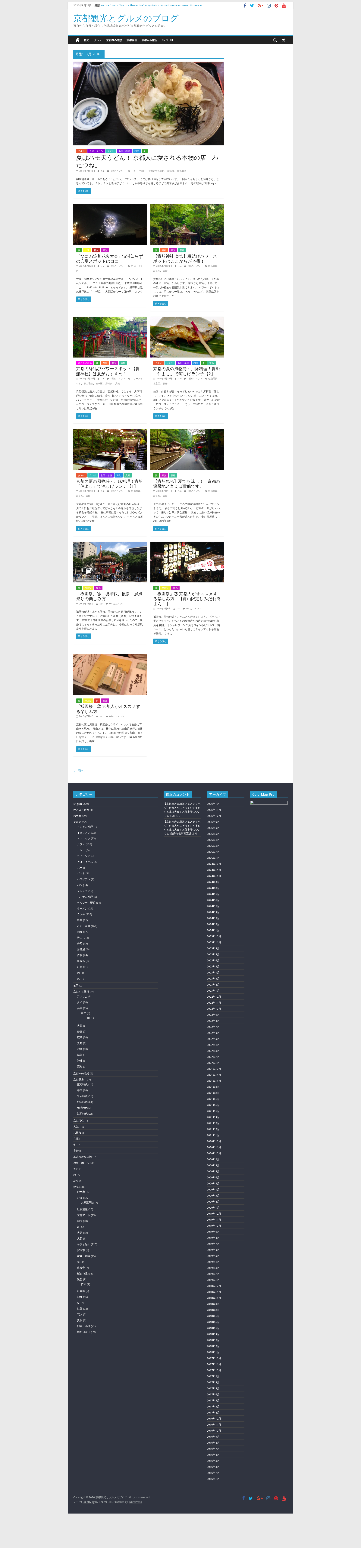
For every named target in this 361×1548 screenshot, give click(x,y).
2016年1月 (213, 1479)
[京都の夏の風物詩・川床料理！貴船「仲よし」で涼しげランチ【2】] (187, 319)
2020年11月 (214, 1147)
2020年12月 (214, 1141)
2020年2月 (213, 1201)
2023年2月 (213, 984)
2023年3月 (213, 978)
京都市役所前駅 (156, 171)
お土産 (77, 816)
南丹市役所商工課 (180, 833)
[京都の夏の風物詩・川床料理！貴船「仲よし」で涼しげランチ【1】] (110, 431)
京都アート (83, 1215)
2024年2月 (213, 924)
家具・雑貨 (83, 1256)
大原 (79, 1232)
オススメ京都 (85, 362)
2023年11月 (214, 942)
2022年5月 (213, 1039)
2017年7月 (213, 1388)
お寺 (79, 1197)
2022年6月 (213, 1033)
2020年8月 (213, 1165)
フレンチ (82, 891)
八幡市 (77, 1132)
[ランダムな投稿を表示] (283, 40)
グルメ (98, 40)
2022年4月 (213, 1045)
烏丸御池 (181, 171)
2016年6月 (213, 1454)
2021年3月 (213, 1123)
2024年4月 (213, 912)
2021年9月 (213, 1087)
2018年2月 (213, 1346)
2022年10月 (214, 1008)
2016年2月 (213, 1473)
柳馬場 (170, 171)
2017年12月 (214, 1358)
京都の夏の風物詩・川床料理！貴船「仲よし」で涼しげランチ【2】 (186, 371)
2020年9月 (213, 1159)
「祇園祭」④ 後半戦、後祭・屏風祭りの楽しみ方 (109, 596)
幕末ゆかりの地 (82, 1156)
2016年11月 (214, 1424)
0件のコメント (117, 171)
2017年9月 (213, 1376)
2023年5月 (213, 966)
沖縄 (79, 1049)
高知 (79, 1066)
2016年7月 (213, 1448)
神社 (164, 250)
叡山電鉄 (212, 266)
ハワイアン (83, 879)
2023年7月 (213, 954)
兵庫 (79, 1008)
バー (79, 867)
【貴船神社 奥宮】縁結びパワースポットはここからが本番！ (185, 258)
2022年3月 (213, 1051)
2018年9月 (213, 1304)
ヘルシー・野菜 (86, 902)
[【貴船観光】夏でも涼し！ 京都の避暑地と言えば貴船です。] (187, 431)
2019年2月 (213, 1274)
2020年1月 (213, 1207)
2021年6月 (213, 1105)
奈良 (79, 1031)
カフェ (81, 844)
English (167, 40)
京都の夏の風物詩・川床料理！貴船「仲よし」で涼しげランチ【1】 (109, 483)
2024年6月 (213, 900)
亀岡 (76, 985)
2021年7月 (213, 1099)
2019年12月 (214, 1213)
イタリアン (83, 832)
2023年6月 (213, 960)
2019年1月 (213, 1280)
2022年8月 (213, 1020)
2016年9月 (213, 1436)
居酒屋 (81, 949)
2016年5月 (213, 1460)
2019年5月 (213, 1256)
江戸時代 (82, 1113)
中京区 (142, 171)
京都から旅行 (149, 40)
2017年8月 (213, 1382)
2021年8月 (213, 1093)
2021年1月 (213, 1135)
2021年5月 (213, 1111)
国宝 (79, 1221)
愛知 (79, 1043)
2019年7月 (213, 1243)
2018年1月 (213, 1352)
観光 (86, 40)
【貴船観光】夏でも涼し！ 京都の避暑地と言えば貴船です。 (186, 483)
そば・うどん (96, 150)
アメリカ (82, 996)
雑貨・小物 (83, 1326)
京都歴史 (78, 1079)
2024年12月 (214, 864)
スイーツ (82, 856)
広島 (79, 1037)
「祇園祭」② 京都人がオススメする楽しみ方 (108, 708)
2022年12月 (214, 996)
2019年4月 (213, 1262)
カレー (81, 850)
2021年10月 (214, 1081)
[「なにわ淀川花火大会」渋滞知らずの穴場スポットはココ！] (110, 206)
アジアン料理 (85, 826)
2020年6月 (213, 1177)
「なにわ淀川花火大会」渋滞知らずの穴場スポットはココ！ (109, 258)
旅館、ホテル (81, 1162)
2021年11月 (214, 1075)
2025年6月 (213, 828)
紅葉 (79, 1308)
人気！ (77, 1126)
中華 (79, 920)
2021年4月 (213, 1117)
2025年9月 (213, 822)
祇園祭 (88, 587)
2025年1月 (213, 858)
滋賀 (79, 1055)
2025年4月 (213, 840)
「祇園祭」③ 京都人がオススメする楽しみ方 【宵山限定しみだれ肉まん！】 (187, 598)
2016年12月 (214, 1418)
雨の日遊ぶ (83, 1332)
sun (103, 171)
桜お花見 (82, 1273)
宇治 (76, 1150)
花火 (96, 250)
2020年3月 (213, 1195)
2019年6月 (213, 1250)
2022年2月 (213, 1057)
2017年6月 (213, 1394)
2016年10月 (214, 1430)
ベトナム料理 (85, 897)
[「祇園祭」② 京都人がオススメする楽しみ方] (110, 657)
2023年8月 (213, 948)
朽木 (83, 1284)
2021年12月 (214, 1069)
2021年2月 (213, 1129)
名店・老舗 (124, 150)
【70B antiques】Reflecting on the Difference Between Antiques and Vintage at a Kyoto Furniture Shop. (164, 5)
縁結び (108, 383)
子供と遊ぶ (83, 1244)
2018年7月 (213, 1316)
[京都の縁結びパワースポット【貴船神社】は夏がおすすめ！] (110, 319)
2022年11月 (214, 1002)
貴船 (182, 250)
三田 (87, 1018)
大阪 (87, 250)
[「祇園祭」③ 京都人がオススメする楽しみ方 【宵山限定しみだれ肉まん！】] (187, 544)
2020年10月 (214, 1153)
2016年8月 (213, 1442)
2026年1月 (213, 803)
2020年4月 (213, 1189)
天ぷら (81, 937)
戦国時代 (82, 1102)
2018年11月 (214, 1292)
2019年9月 (213, 1231)
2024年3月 (213, 918)
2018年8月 (213, 1310)
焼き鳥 (81, 961)
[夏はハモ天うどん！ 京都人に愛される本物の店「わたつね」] (148, 64)
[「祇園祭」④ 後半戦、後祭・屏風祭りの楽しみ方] (110, 544)
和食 (136, 150)
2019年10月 (214, 1225)
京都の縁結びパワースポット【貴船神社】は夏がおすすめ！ (108, 371)
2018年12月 (214, 1286)
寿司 (79, 943)
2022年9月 (213, 1014)
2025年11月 (214, 809)
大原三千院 (87, 1202)
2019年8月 (213, 1237)
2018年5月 (213, 1328)
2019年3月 (213, 1268)
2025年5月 (213, 834)
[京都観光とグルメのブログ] (77, 40)
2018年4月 (213, 1334)
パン (79, 885)
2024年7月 (213, 894)
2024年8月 (213, 888)
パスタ (81, 873)
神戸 (83, 1013)
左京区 (156, 270)
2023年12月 (214, 936)
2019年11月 (214, 1219)
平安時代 (82, 1096)
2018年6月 (213, 1322)
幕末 (79, 1090)
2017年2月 (213, 1412)
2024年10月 (214, 876)
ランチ (110, 150)
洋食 (79, 955)
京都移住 (132, 40)
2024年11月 (214, 870)
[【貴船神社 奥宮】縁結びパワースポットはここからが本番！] (187, 206)
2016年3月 (213, 1467)
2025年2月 (213, 852)
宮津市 (81, 1250)
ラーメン (82, 908)
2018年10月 (214, 1298)
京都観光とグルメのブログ (126, 18)
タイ (79, 1002)
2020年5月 (213, 1183)
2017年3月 (213, 1406)
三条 (133, 171)
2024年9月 (213, 882)
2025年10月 (214, 816)
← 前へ (78, 770)
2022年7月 (213, 1026)
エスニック (83, 838)
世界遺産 (82, 1209)
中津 (133, 266)
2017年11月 (214, 1364)
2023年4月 (213, 972)
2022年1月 (213, 1063)
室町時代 (82, 1084)
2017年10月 (214, 1370)
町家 (79, 967)
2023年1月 (213, 990)
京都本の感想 (114, 40)
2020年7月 (213, 1171)
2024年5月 (213, 906)
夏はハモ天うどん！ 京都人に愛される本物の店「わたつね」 (147, 161)
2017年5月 (213, 1400)
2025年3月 (213, 846)
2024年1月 (213, 930)
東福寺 (81, 1267)
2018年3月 (213, 1340)
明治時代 (82, 1107)
